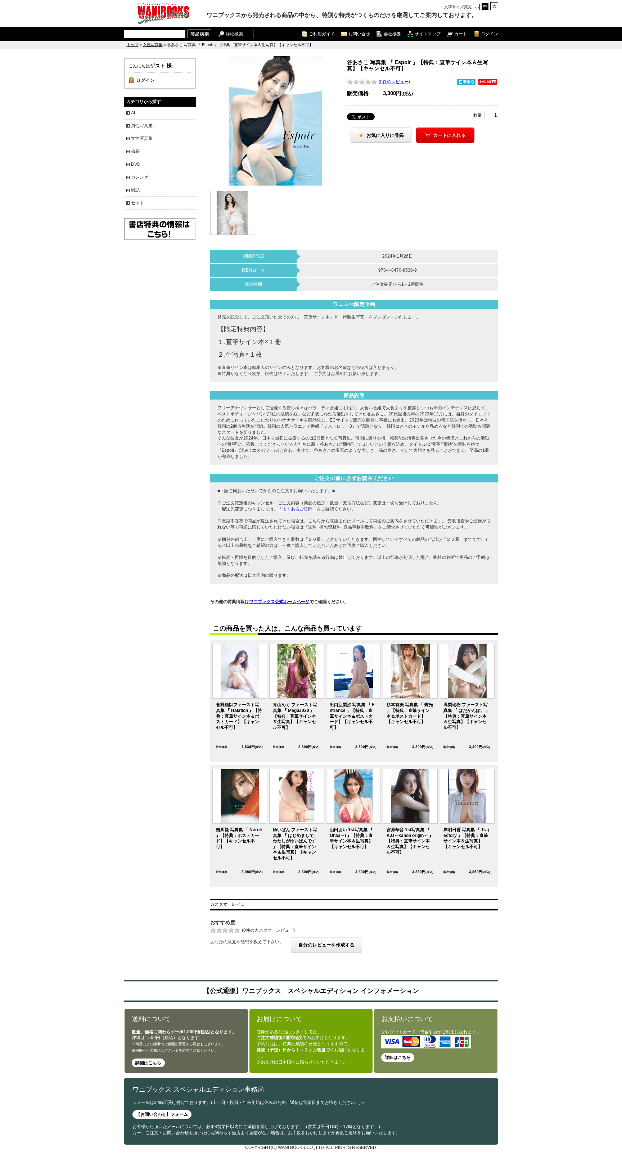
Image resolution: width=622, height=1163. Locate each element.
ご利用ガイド (322, 33)
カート (460, 33)
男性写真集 (142, 125)
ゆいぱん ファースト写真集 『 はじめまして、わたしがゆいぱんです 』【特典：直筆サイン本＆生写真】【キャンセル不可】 (295, 843)
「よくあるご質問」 (297, 509)
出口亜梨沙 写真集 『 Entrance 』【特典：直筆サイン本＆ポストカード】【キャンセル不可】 (352, 716)
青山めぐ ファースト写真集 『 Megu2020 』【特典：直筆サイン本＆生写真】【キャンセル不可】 (295, 716)
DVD (135, 164)
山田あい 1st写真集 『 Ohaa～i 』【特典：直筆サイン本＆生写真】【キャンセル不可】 (351, 838)
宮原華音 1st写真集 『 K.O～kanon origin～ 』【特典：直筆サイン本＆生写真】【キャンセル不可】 (410, 841)
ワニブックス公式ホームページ (279, 601)
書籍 (135, 151)
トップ (133, 45)
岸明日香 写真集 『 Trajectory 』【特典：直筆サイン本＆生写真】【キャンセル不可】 (466, 838)
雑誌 (135, 190)
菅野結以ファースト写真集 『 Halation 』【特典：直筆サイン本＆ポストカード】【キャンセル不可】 (239, 716)
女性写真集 (153, 45)
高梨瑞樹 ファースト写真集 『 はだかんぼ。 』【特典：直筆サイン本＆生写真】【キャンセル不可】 (466, 716)
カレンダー (142, 177)
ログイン (489, 33)
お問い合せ (359, 33)
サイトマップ (428, 33)
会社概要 (392, 33)
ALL (135, 112)
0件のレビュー (394, 81)
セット (137, 202)
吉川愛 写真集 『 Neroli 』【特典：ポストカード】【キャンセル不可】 (239, 838)
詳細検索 (234, 33)
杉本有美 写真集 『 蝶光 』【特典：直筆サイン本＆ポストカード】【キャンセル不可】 (410, 713)
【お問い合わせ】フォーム (162, 1114)
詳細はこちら (148, 1062)
